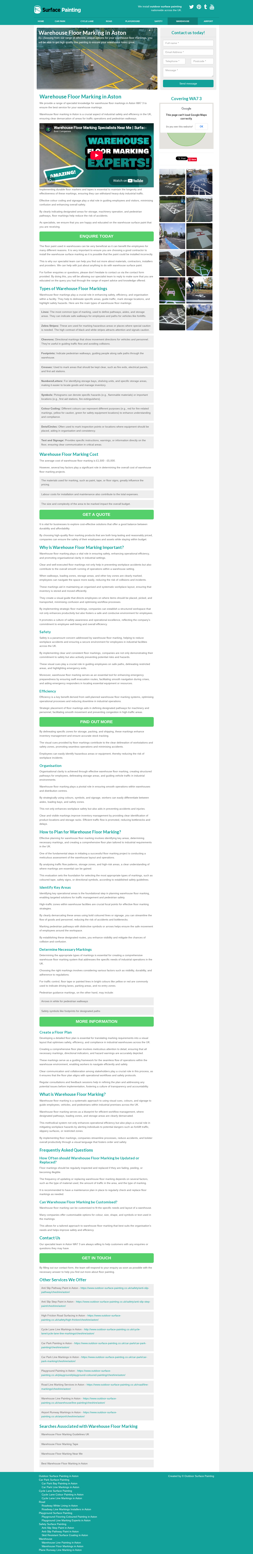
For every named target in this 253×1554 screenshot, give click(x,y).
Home (41, 21)
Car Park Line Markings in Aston (60, 1487)
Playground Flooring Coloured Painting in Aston (69, 1516)
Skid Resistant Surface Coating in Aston (65, 1535)
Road (109, 21)
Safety (158, 21)
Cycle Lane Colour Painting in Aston (63, 1494)
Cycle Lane (87, 21)
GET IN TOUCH (96, 1258)
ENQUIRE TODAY (97, 236)
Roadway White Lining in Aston (60, 1505)
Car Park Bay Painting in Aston (59, 1483)
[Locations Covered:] (38, 3)
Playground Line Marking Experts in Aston (66, 1520)
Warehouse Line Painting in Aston (61, 1542)
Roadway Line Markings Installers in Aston (66, 1509)
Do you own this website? (179, 126)
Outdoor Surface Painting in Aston (59, 1476)
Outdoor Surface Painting (199, 1476)
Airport (208, 21)
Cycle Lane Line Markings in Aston (62, 1498)
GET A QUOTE (96, 514)
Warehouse (182, 21)
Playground (132, 21)
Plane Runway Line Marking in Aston (60, 1549)
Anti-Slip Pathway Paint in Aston (60, 1531)
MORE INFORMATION (97, 1021)
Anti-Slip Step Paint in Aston (58, 1527)
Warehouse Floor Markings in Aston (62, 1546)
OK (201, 126)
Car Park (60, 21)
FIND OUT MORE (96, 721)
